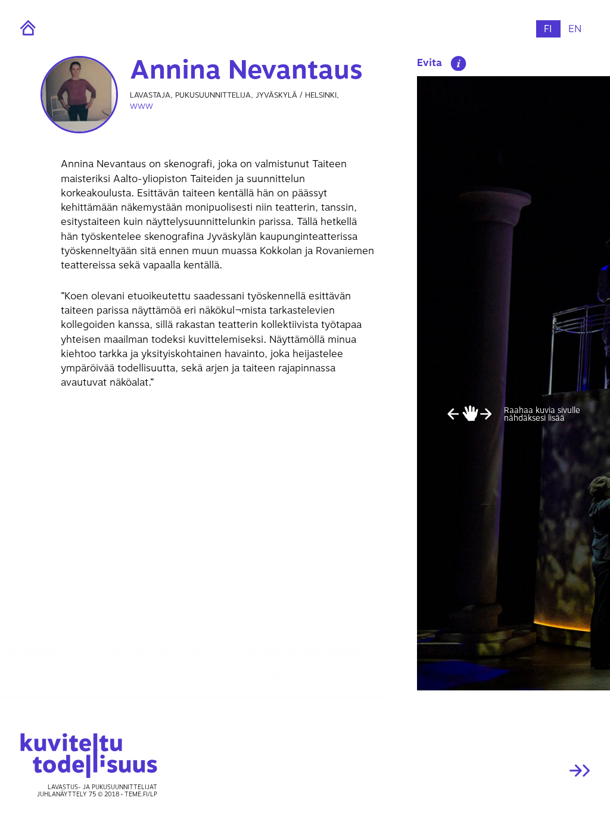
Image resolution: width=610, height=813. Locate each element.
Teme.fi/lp (141, 794)
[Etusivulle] (51, 28)
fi (548, 29)
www (141, 106)
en (574, 29)
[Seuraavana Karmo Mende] (525, 770)
